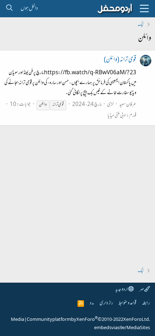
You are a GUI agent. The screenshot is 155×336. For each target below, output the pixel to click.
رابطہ (146, 303)
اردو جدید (121, 290)
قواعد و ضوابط (127, 303)
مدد (92, 303)
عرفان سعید (127, 105)
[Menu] (144, 8)
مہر (142, 290)
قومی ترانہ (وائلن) (120, 60)
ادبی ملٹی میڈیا (116, 116)
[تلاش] (9, 8)
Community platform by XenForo (88, 320)
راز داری (106, 303)
